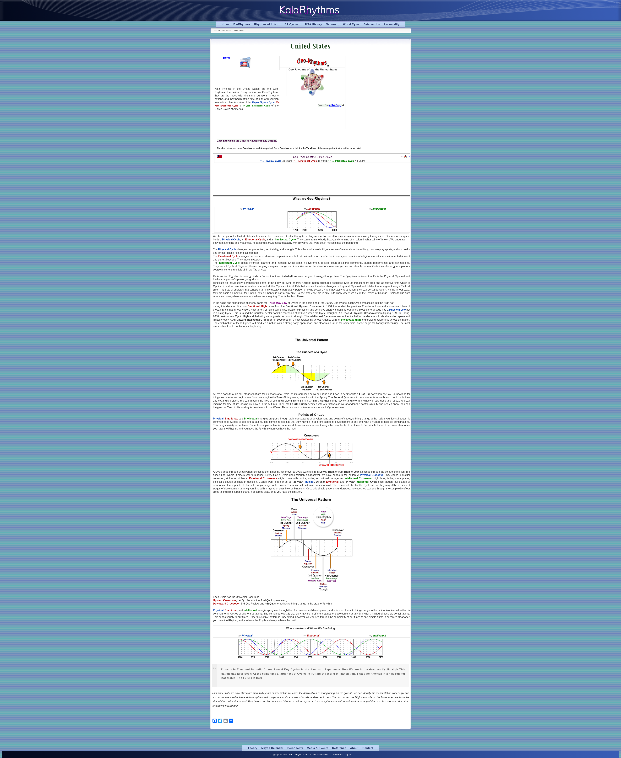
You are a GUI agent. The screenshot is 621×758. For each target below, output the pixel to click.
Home (226, 57)
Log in (348, 754)
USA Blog (335, 105)
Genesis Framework (321, 754)
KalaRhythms (309, 10)
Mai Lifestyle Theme (298, 754)
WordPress (338, 754)
